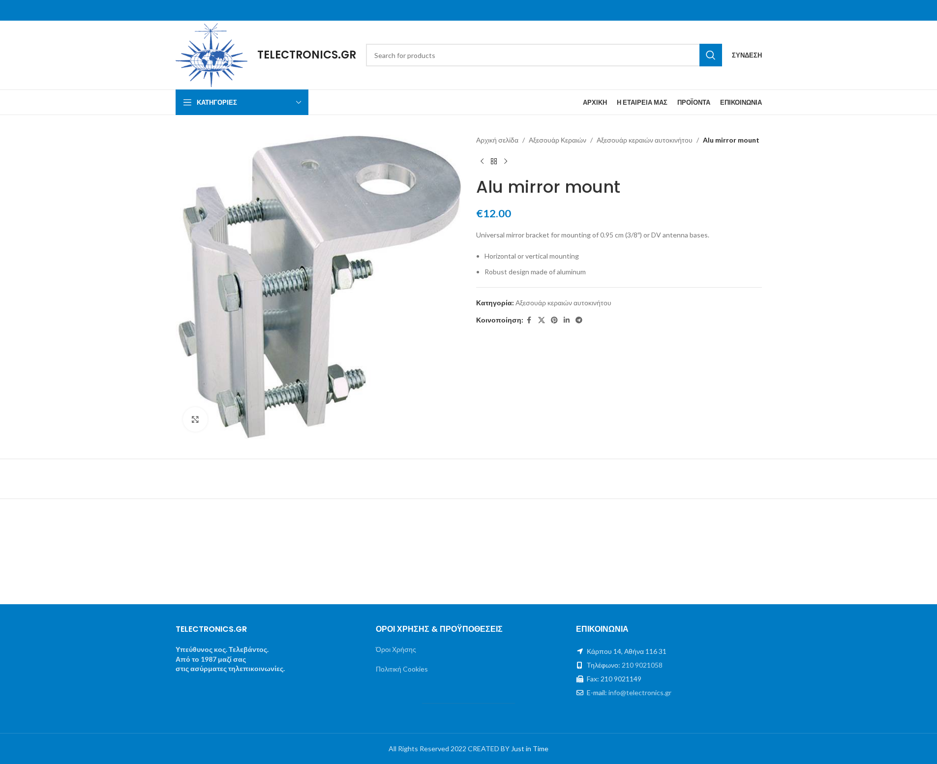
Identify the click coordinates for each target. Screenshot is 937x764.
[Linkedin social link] (567, 320)
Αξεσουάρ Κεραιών (557, 140)
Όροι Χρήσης (396, 649)
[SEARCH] (710, 55)
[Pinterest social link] (554, 320)
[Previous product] (482, 161)
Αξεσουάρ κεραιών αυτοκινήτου (645, 140)
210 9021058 (642, 665)
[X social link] (541, 320)
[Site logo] (212, 54)
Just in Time (529, 748)
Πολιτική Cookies (402, 669)
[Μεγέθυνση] (195, 419)
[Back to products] (494, 161)
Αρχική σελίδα (497, 140)
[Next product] (506, 161)
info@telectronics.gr (639, 692)
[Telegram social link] (579, 320)
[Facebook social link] (529, 320)
